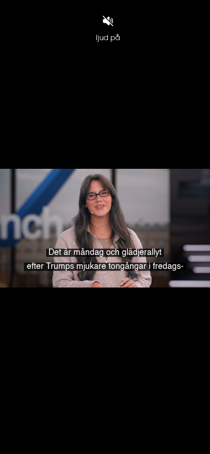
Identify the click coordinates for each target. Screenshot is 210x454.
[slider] (105, 425)
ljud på (108, 37)
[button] (36, 440)
